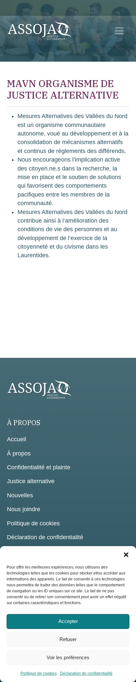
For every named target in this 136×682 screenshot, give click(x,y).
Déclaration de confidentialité (86, 673)
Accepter (68, 621)
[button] (126, 554)
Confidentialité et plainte (38, 467)
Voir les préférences (68, 657)
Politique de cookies (38, 673)
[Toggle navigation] (119, 31)
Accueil (16, 439)
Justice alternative (30, 481)
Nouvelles (20, 495)
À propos (19, 453)
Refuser (68, 639)
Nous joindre (23, 509)
